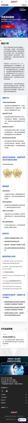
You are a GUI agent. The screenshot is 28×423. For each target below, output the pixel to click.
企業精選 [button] (3, 394)
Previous (23, 328)
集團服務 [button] (3, 403)
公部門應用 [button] (3, 397)
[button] (2, 391)
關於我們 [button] (3, 400)
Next (26, 328)
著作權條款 (13, 416)
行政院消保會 (20, 416)
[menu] (2, 1)
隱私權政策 (7, 416)
